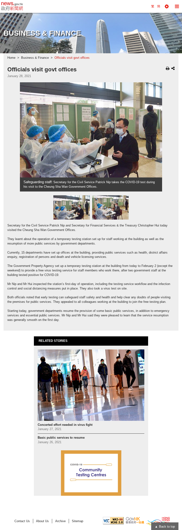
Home (11, 57)
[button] (167, 6)
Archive (60, 521)
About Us (42, 521)
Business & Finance (35, 57)
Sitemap (77, 521)
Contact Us (22, 521)
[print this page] (167, 68)
